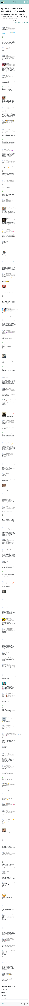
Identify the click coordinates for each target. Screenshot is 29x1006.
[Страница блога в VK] (22, 2)
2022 (4, 992)
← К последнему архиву (21, 22)
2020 (4, 998)
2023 (4, 989)
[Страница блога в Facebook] (25, 2)
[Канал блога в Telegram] (27, 2)
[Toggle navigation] (14, 2)
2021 (4, 995)
